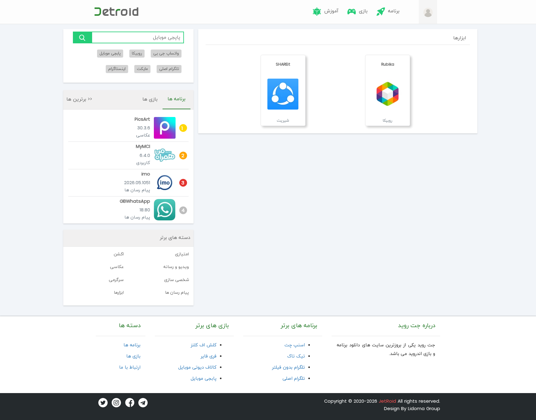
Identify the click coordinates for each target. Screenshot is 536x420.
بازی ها (150, 99)
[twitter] (102, 402)
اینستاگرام (117, 69)
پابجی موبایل (110, 53)
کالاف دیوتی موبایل (197, 367)
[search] (82, 37)
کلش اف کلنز (204, 345)
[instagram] (115, 402)
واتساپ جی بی (166, 53)
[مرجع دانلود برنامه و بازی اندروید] (116, 11)
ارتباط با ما (130, 367)
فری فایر (209, 356)
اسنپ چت (294, 345)
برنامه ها (176, 99)
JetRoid (387, 401)
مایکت (142, 69)
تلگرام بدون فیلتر (288, 367)
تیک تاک (296, 356)
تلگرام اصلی (169, 69)
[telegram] (142, 402)
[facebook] (128, 402)
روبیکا (137, 53)
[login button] (428, 12)
